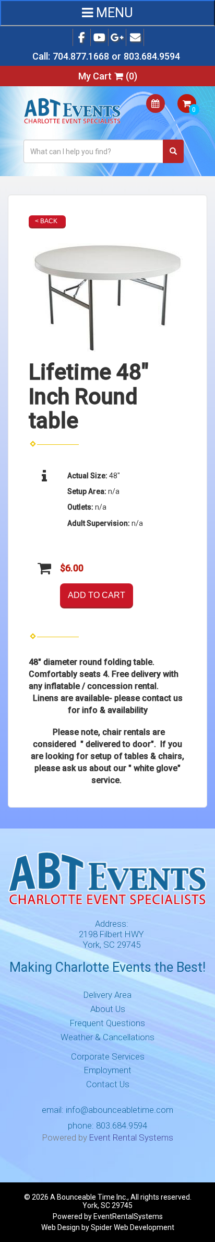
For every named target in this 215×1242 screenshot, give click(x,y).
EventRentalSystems (128, 1216)
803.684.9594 (152, 56)
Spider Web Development (132, 1227)
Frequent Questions (107, 1023)
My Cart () (107, 76)
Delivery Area (107, 995)
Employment (108, 1070)
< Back (46, 221)
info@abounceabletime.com (119, 1110)
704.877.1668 (81, 56)
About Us (107, 1009)
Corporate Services (108, 1056)
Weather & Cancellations (107, 1037)
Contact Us (107, 1084)
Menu (113, 12)
